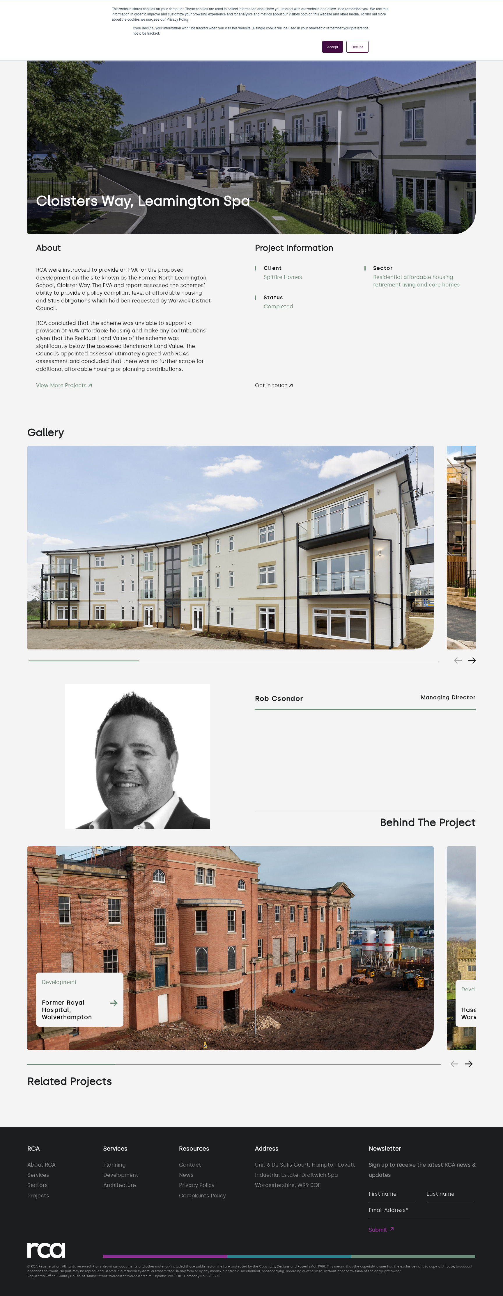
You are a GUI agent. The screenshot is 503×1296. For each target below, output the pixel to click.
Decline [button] (357, 46)
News (186, 1175)
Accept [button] (332, 46)
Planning (114, 1165)
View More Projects (62, 385)
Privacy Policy (197, 1185)
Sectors (37, 1185)
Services (38, 1175)
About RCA (41, 1165)
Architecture (119, 1185)
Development (120, 1175)
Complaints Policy (202, 1195)
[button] (472, 660)
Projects (38, 1195)
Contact (190, 1165)
